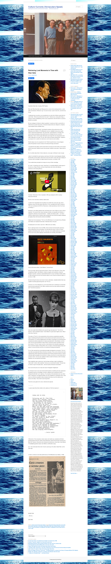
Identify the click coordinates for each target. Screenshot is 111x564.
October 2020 (73, 244)
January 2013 (73, 355)
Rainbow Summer (57, 526)
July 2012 (72, 363)
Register (72, 379)
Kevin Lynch (73, 87)
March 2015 (73, 320)
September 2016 (74, 297)
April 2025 (73, 177)
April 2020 (73, 250)
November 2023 (74, 196)
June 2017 (73, 284)
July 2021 (72, 233)
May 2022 (72, 219)
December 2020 (74, 241)
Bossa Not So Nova (52, 524)
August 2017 (73, 282)
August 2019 (73, 257)
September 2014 (74, 328)
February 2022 (73, 223)
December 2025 (74, 168)
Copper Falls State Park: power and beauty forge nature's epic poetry (75, 131)
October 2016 (73, 295)
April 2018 (73, 271)
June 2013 (73, 348)
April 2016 (73, 302)
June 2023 (73, 203)
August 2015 (73, 313)
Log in (72, 381)
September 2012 (74, 360)
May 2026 (72, 162)
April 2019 (73, 261)
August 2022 (73, 215)
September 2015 (74, 312)
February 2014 (73, 337)
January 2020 (73, 254)
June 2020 (73, 248)
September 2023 (74, 199)
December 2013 (74, 340)
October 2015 (73, 310)
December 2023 (74, 195)
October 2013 (73, 343)
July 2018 (72, 267)
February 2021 (73, 238)
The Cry (29, 527)
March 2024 (73, 192)
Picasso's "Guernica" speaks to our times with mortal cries (40, 542)
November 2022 (74, 211)
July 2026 (72, 161)
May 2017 (72, 286)
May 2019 (72, 260)
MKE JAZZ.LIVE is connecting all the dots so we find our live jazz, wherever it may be (77, 76)
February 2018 (73, 274)
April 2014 (73, 335)
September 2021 (74, 230)
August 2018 (73, 265)
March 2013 (73, 352)
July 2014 (72, 331)
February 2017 (73, 290)
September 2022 (74, 214)
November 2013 (74, 341)
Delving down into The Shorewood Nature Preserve (76, 89)
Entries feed (73, 382)
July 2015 (72, 314)
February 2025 (73, 180)
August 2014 (73, 329)
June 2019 (73, 259)
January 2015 (73, 322)
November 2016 (74, 294)
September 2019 (74, 256)
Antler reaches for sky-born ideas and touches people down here (76, 140)
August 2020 (73, 245)
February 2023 (73, 207)
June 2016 (73, 301)
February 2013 (73, 354)
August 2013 (73, 345)
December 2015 (74, 307)
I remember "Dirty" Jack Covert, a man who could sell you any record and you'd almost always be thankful (49, 547)
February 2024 (73, 193)
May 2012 (72, 366)
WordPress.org (74, 385)
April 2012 (73, 367)
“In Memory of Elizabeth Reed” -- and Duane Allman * (39, 553)
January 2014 (73, 339)
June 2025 (73, 174)
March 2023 (73, 206)
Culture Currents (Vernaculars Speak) (45, 6)
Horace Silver (30, 526)
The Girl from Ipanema (36, 527)
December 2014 (74, 324)
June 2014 (73, 332)
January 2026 (73, 166)
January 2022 (73, 225)
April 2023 (73, 204)
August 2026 (73, 159)
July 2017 (72, 283)
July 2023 (72, 202)
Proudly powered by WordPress (55, 559)
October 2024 (73, 185)
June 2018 (73, 268)
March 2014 (73, 336)
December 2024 (74, 182)
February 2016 (73, 305)
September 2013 (74, 344)
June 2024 (73, 188)
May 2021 (72, 235)
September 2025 (74, 172)
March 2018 (73, 272)
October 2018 (73, 264)
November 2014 (74, 325)
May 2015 (72, 317)
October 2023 (73, 197)
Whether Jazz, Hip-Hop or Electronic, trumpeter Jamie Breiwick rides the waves (76, 151)
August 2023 (73, 200)
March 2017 (73, 288)
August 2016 (73, 298)
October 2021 (73, 229)
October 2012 (73, 359)
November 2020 (74, 242)
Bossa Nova (58, 524)
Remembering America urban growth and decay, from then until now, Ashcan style (76, 122)
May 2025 (72, 176)
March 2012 (73, 369)
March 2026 (73, 164)
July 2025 (72, 173)
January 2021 (73, 240)
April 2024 (73, 191)
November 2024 (74, 184)
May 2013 (72, 350)
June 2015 (73, 316)
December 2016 (74, 292)
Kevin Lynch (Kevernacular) (76, 401)
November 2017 (74, 278)
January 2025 (73, 181)
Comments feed (74, 383)
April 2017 (73, 287)
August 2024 (73, 187)
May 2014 (72, 333)
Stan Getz (63, 526)
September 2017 (74, 280)
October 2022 (73, 212)
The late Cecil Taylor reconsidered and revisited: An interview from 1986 (77, 116)
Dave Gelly (63, 524)
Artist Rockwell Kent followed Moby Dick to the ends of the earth (76, 127)
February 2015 (73, 321)
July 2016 (72, 299)
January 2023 (73, 208)
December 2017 (74, 276)
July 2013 (72, 347)
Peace (52, 526)
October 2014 (73, 326)
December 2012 (74, 356)
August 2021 (73, 231)
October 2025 (73, 170)
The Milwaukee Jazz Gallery (45, 527)
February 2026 (73, 165)
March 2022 (73, 222)
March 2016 (73, 303)
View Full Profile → (74, 473)
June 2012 (73, 364)
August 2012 (73, 362)
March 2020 (73, 252)
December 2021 (74, 226)
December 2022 (74, 210)
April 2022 (73, 221)
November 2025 (74, 169)
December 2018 (74, 263)
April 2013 (73, 351)
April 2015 (73, 318)
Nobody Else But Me (47, 526)
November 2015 (74, 309)
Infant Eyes (36, 526)
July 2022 (72, 216)
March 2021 (73, 237)
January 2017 (73, 291)
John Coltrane (40, 526)
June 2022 (73, 218)
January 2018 (73, 275)
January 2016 (73, 306)
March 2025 (73, 178)
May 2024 (72, 189)
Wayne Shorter (62, 527)
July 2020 (72, 246)
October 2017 (73, 279)
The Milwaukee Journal (54, 527)
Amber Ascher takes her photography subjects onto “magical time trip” (77, 67)
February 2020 (73, 253)
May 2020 (72, 249)
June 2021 (73, 234)
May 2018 (72, 269)
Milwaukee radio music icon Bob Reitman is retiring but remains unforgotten (77, 103)
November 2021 (74, 227)
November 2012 (74, 358)
